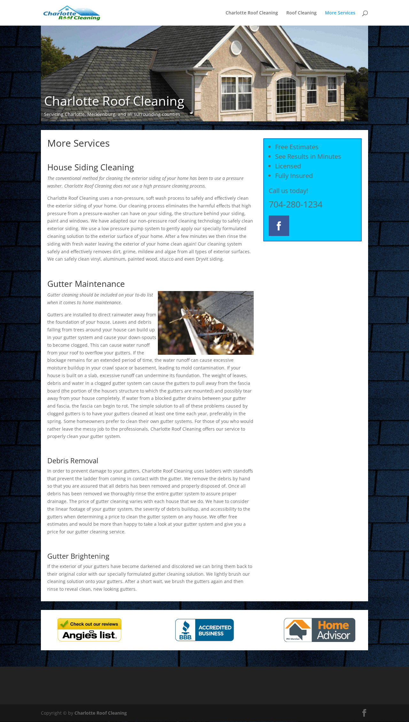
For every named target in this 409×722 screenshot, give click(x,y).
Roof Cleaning (301, 13)
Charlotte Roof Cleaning (252, 13)
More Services (340, 13)
